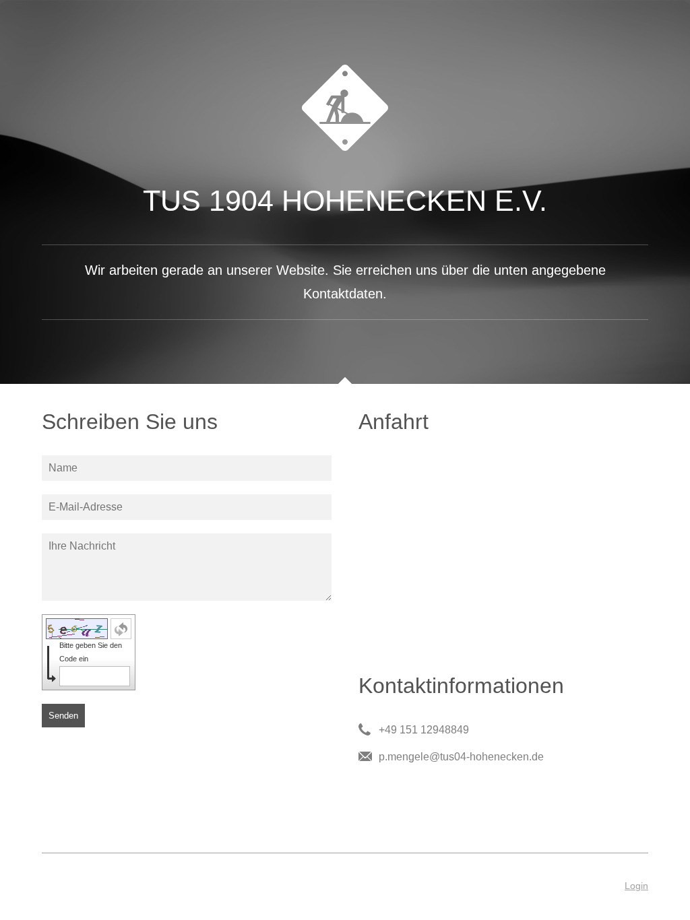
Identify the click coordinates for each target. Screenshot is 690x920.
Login (636, 885)
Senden (63, 716)
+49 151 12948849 (424, 729)
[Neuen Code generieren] (121, 628)
